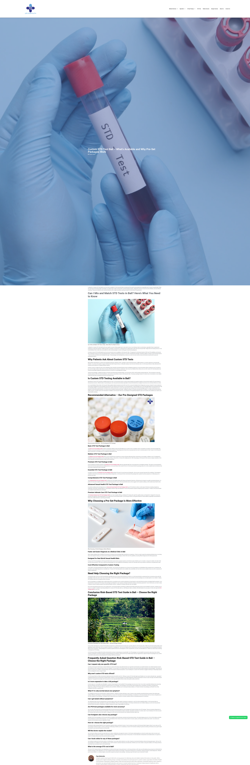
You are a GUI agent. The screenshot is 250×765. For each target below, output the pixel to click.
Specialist (182, 8)
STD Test (199, 8)
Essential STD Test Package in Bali (105, 472)
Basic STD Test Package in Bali (96, 448)
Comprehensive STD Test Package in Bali (98, 480)
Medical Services (172, 8)
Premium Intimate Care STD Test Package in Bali (100, 495)
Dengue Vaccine (214, 8)
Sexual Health (92, 154)
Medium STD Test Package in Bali (97, 456)
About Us (222, 8)
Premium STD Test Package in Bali (112, 464)
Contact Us (228, 8)
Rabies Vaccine (206, 8)
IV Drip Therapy (190, 8)
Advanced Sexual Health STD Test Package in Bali (117, 487)
